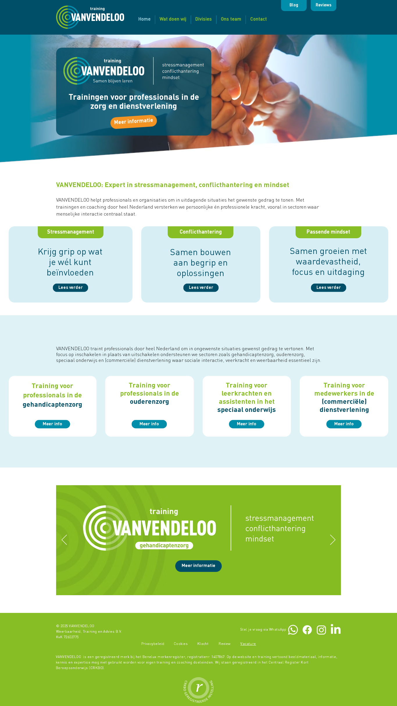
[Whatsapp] (293, 630)
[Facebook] (307, 630)
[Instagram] (321, 630)
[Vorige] (64, 540)
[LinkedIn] (336, 630)
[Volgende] (332, 540)
